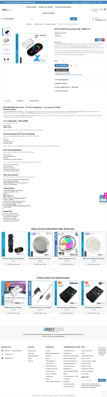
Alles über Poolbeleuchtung (70, 358)
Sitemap (48, 379)
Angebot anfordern (61, 70)
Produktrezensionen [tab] (34, 101)
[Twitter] (99, 39)
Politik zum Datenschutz (51, 366)
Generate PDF (59, 42)
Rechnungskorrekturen (33, 356)
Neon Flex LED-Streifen (86, 350)
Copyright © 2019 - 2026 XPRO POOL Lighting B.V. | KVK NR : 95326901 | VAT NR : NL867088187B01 (53, 395)
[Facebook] (96, 39)
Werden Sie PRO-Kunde (51, 374)
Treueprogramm (49, 376)
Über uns (48, 358)
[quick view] (13, 254)
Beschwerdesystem (50, 371)
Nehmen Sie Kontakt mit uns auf (53, 381)
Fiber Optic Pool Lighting (87, 371)
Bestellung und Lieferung (51, 368)
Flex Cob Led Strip (85, 358)
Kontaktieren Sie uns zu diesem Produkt (73, 74)
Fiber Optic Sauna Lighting (87, 368)
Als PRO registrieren (86, 2)
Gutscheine (30, 361)
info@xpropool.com (8, 358)
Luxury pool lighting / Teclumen (88, 361)
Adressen (30, 358)
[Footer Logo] (53, 330)
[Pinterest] (103, 39)
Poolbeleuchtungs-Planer (69, 384)
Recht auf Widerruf (50, 363)
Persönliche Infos (32, 350)
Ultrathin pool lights (86, 363)
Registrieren (75, 2)
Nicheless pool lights (86, 366)
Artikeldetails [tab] (20, 101)
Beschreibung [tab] (7, 101)
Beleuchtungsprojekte (69, 386)
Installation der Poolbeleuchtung (71, 356)
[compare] (71, 65)
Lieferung (48, 350)
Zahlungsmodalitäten (50, 361)
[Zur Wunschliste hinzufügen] (76, 65)
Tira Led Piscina (85, 374)
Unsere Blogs (67, 381)
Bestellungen (31, 353)
